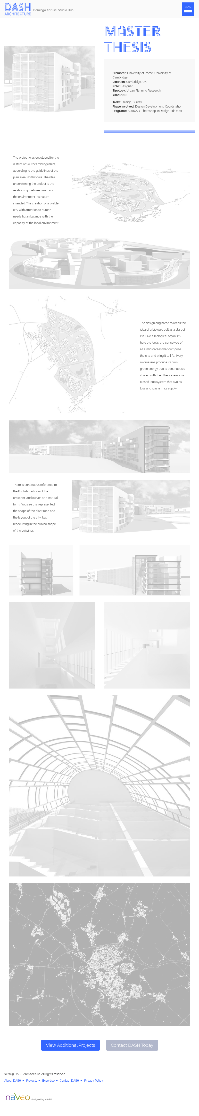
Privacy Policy (93, 1080)
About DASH (12, 1080)
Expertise (48, 1080)
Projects (31, 1080)
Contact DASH (69, 1080)
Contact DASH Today (132, 1045)
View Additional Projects (70, 1045)
